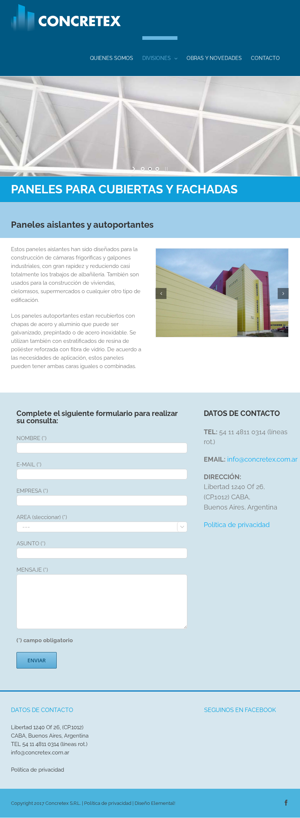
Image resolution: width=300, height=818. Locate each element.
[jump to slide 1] (142, 169)
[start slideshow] (134, 169)
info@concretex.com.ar (262, 459)
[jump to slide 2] (150, 169)
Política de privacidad (237, 525)
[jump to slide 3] (157, 169)
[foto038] (222, 292)
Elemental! (163, 803)
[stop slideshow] (165, 169)
